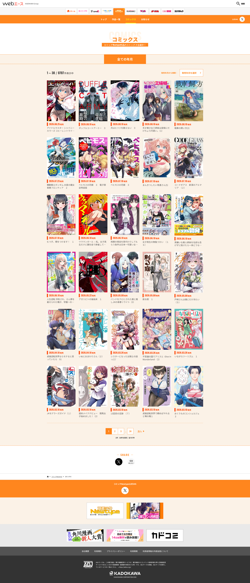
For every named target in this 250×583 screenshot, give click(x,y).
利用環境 (134, 551)
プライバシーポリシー (116, 551)
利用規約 (98, 551)
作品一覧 (116, 19)
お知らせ (145, 19)
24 (130, 431)
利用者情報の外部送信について (155, 551)
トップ (104, 19)
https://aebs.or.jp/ (125, 567)
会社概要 (85, 551)
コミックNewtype (56, 477)
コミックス (131, 19)
